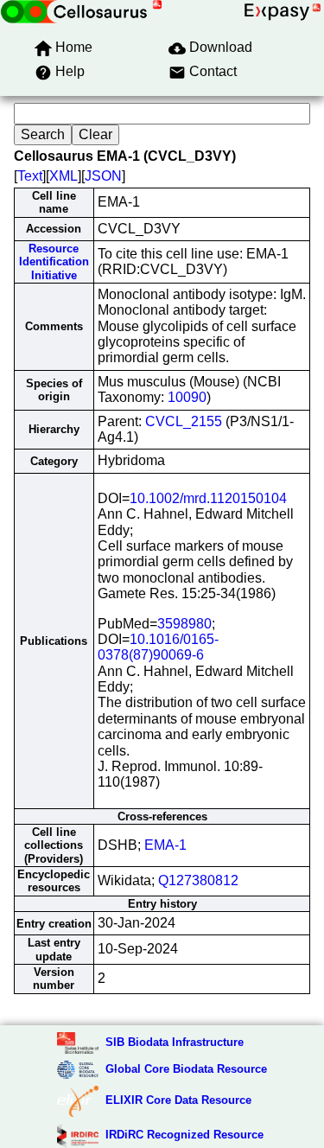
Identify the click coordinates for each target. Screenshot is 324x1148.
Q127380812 (198, 880)
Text (29, 176)
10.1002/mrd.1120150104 (208, 498)
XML (63, 176)
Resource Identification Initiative (54, 262)
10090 (187, 397)
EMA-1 (165, 845)
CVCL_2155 (183, 421)
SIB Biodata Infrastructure (174, 1042)
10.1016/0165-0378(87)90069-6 (158, 647)
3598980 (184, 623)
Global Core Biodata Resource (186, 1068)
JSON (103, 176)
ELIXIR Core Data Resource (178, 1100)
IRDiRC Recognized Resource (184, 1134)
